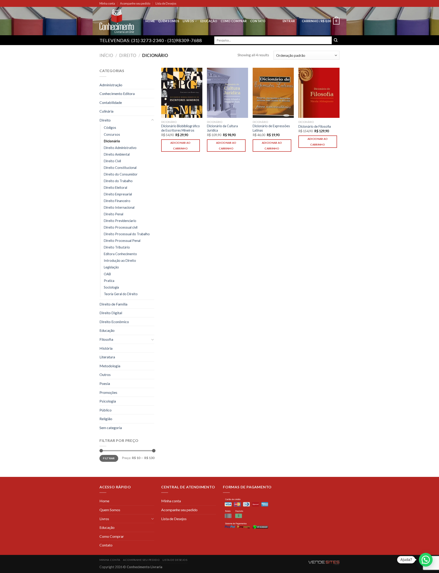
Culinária (106, 111)
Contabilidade (110, 102)
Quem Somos (168, 21)
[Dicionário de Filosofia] (319, 93)
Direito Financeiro (117, 201)
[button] (426, 560)
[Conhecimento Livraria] (119, 21)
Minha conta (107, 3)
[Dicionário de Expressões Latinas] (273, 93)
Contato (258, 21)
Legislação (111, 267)
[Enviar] (336, 40)
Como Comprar (234, 21)
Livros (188, 21)
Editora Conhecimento (120, 254)
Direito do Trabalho (118, 181)
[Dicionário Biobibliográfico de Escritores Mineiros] (181, 93)
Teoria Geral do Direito (121, 294)
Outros (105, 374)
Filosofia (106, 339)
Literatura (107, 357)
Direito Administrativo (120, 148)
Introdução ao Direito (120, 260)
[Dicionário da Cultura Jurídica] (227, 93)
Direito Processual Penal (122, 241)
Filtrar (109, 458)
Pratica (109, 281)
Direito (127, 55)
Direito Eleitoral (115, 187)
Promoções (108, 392)
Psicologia (107, 401)
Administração (110, 85)
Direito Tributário (117, 247)
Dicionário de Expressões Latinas (271, 128)
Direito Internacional (119, 207)
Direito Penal (113, 214)
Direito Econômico (114, 321)
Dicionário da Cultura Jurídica (222, 128)
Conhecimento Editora (117, 93)
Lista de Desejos (165, 3)
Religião (105, 418)
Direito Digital (110, 313)
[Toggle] (152, 120)
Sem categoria (110, 427)
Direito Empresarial (118, 194)
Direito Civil (112, 161)
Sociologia (111, 287)
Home (150, 21)
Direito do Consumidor (121, 174)
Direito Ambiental (117, 154)
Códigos (110, 128)
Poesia (104, 383)
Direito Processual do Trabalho (127, 234)
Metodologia (109, 366)
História (105, 348)
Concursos (112, 134)
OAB (107, 274)
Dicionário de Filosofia (314, 126)
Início (106, 55)
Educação (208, 21)
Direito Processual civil (120, 227)
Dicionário (112, 141)
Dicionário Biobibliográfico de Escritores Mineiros (180, 128)
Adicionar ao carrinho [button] (180, 145)
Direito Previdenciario (120, 221)
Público (105, 410)
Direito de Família (113, 304)
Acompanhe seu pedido (135, 3)
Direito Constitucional (120, 168)
